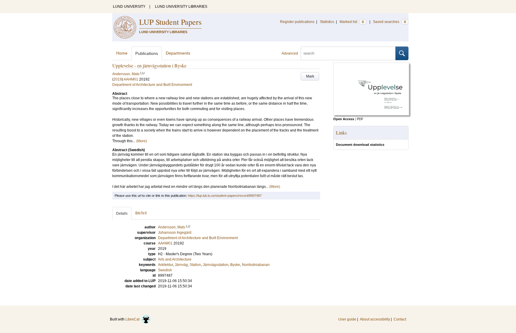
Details (122, 213)
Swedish (165, 270)
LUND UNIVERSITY (129, 6)
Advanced (290, 53)
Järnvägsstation (215, 265)
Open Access (343, 119)
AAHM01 (131, 79)
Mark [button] (310, 76)
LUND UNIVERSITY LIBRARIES (181, 6)
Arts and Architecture (174, 259)
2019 (117, 79)
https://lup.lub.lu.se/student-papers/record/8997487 (225, 195)
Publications (146, 53)
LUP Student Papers (170, 22)
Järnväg (181, 265)
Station (195, 265)
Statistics (327, 22)
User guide (347, 319)
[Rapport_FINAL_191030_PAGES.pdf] (371, 114)
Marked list (352, 22)
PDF (360, 119)
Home (122, 53)
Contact (400, 319)
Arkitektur (165, 265)
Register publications (297, 22)
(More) (141, 141)
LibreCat (133, 319)
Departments (178, 53)
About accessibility (375, 319)
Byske (235, 265)
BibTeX (141, 213)
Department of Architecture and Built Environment (152, 85)
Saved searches (389, 22)
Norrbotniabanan (256, 265)
